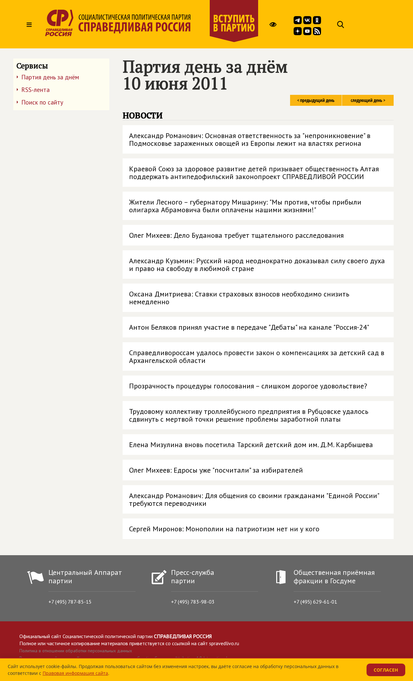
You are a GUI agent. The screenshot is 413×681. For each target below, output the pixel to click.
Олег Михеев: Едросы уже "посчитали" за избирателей (216, 470)
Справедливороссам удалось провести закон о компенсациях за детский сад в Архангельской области (256, 356)
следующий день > (368, 100)
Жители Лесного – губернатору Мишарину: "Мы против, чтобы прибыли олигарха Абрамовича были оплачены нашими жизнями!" (245, 205)
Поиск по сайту (42, 102)
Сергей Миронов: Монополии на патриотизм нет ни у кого (224, 528)
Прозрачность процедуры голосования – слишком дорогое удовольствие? (248, 385)
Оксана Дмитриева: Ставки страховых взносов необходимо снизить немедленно (239, 297)
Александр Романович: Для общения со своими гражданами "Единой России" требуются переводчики (254, 499)
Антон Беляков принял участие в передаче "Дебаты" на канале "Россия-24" (249, 327)
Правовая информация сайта (75, 673)
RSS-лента (35, 90)
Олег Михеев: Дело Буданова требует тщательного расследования (236, 235)
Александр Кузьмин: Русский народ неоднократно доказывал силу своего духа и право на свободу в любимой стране (257, 264)
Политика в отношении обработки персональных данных (75, 651)
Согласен (386, 670)
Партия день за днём (50, 77)
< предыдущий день (316, 100)
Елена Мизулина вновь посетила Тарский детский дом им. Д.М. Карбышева (251, 444)
